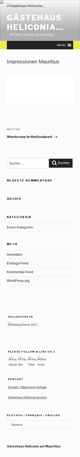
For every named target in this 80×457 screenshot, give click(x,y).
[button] (61, 45)
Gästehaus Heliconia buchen (27, 397)
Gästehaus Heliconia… (35, 22)
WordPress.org (18, 281)
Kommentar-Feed (20, 272)
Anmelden (14, 254)
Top (75, 451)
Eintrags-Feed (17, 263)
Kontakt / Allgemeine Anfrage (27, 387)
